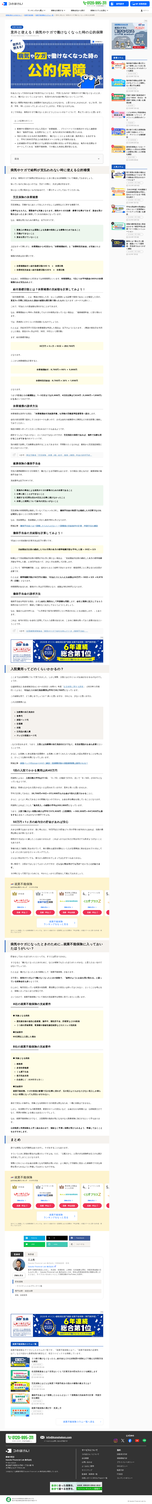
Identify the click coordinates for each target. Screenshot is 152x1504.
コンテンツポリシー (125, 1478)
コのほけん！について (90, 1454)
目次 (17, 159)
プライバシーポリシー (125, 1462)
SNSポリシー (122, 1466)
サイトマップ (87, 1470)
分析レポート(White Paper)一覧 (94, 1478)
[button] (119, 3)
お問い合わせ (87, 1462)
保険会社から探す (78, 10)
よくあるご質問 (88, 1466)
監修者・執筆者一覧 (89, 1474)
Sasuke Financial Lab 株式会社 (41, 1267)
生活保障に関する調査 (73, 686)
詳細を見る (20, 907)
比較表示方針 (122, 1454)
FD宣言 (120, 1474)
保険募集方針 (122, 1458)
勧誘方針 (120, 1470)
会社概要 (85, 1458)
